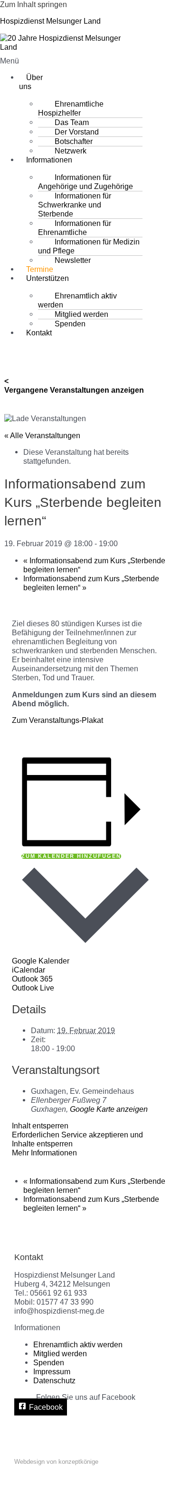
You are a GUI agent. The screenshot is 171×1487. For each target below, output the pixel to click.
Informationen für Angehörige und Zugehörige (85, 181)
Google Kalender (40, 960)
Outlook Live (33, 987)
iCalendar (28, 969)
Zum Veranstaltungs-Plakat (57, 720)
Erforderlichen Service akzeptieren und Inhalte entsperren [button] (77, 1139)
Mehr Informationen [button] (44, 1152)
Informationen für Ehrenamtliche (74, 227)
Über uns (31, 81)
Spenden (70, 323)
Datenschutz (54, 1380)
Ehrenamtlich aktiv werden (77, 300)
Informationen (49, 159)
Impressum (51, 1371)
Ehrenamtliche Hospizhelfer (71, 108)
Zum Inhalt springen (33, 4)
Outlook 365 (32, 978)
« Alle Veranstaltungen (42, 435)
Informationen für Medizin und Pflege (89, 246)
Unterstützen (47, 278)
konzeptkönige (78, 1461)
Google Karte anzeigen (109, 1109)
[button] (17, 60)
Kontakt (39, 332)
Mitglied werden (60, 1353)
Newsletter (73, 260)
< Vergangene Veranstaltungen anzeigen (74, 385)
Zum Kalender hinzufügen (71, 856)
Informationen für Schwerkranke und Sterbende (74, 204)
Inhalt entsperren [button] (40, 1125)
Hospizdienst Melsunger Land (50, 21)
